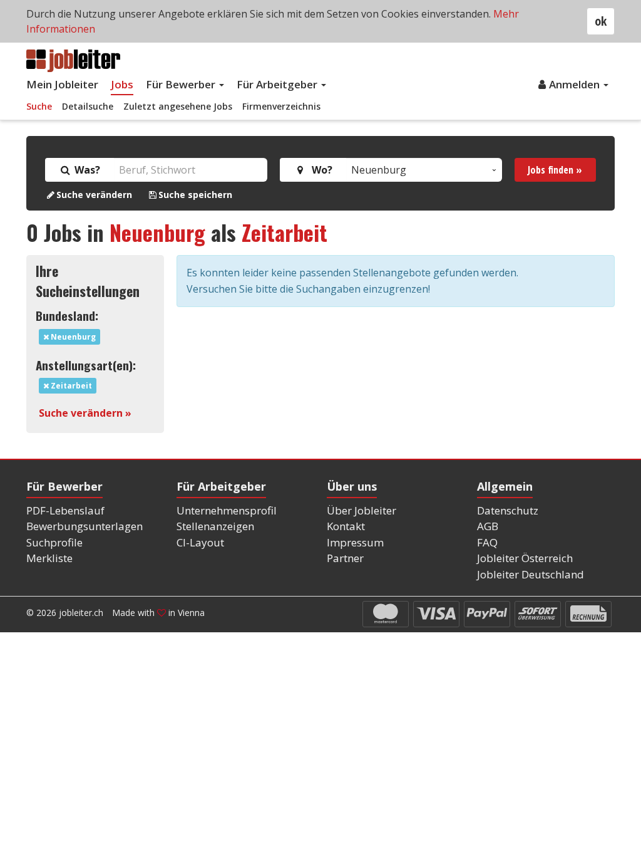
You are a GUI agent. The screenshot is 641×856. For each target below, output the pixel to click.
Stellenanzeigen (215, 526)
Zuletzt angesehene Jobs (177, 106)
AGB (487, 526)
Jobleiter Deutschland (530, 574)
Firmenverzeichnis (281, 106)
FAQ (487, 542)
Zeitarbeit (284, 232)
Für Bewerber (182, 84)
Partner (345, 558)
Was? (86, 170)
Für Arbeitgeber (278, 84)
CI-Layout (200, 542)
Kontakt (346, 526)
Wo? (319, 170)
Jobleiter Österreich (525, 558)
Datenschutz (507, 510)
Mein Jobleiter (62, 84)
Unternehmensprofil (227, 510)
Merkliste (49, 558)
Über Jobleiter (361, 510)
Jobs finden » (555, 170)
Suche (39, 106)
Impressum (355, 542)
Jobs (122, 84)
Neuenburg (157, 232)
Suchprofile (54, 542)
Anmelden (575, 84)
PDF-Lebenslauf (65, 510)
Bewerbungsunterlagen (84, 526)
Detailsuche (87, 106)
